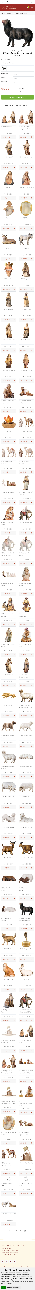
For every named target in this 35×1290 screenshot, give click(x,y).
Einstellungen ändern (13, 1287)
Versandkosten (25, 91)
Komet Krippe (23, 13)
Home (3, 13)
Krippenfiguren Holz (12, 13)
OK (3, 1287)
